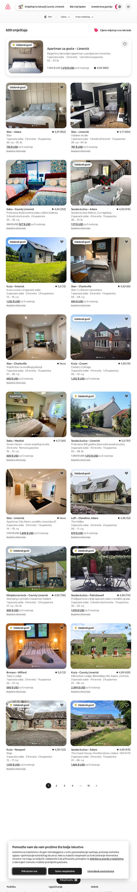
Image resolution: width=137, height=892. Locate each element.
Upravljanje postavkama (100, 871)
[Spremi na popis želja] (124, 44)
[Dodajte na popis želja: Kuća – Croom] (126, 318)
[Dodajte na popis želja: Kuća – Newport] (61, 705)
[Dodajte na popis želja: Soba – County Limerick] (61, 164)
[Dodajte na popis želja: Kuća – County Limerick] (126, 627)
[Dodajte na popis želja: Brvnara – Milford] (61, 627)
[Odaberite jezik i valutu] (119, 6)
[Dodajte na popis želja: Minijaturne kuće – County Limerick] (61, 550)
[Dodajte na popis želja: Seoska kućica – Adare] (126, 164)
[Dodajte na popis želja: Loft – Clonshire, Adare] (126, 473)
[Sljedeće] (96, 785)
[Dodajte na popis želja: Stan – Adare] (61, 87)
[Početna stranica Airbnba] (7, 6)
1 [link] (48, 785)
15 (88, 785)
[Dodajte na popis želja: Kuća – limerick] (61, 241)
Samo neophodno (65, 871)
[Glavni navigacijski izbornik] (128, 6)
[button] (67, 67)
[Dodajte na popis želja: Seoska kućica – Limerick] (126, 396)
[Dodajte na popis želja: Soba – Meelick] (61, 396)
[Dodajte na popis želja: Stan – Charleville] (126, 241)
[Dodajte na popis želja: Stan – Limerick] (126, 87)
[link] (41, 785)
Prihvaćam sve (29, 871)
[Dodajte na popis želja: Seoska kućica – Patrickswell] (126, 550)
